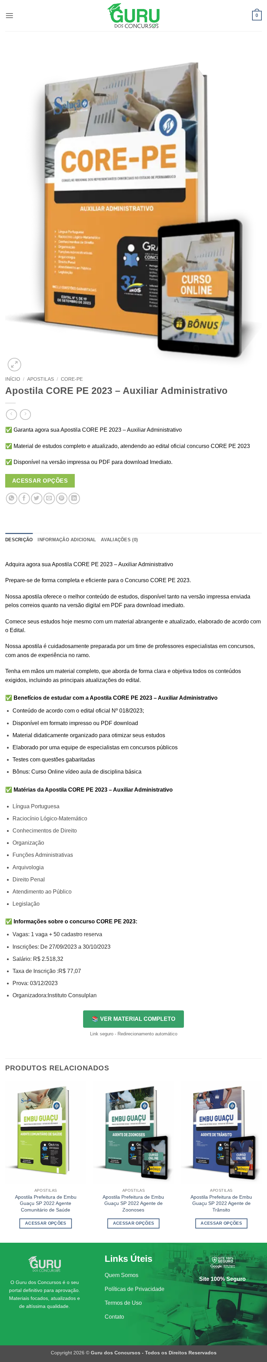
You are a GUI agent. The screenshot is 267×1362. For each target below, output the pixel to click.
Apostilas (40, 379)
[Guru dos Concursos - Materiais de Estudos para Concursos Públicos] (133, 15)
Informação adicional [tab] (67, 539)
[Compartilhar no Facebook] (24, 498)
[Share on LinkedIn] (74, 498)
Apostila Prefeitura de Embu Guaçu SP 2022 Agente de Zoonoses (133, 1203)
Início (12, 379)
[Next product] (11, 414)
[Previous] (5, 1161)
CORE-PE (72, 379)
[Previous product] (25, 414)
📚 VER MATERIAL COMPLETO (133, 1019)
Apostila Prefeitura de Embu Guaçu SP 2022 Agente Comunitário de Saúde (45, 1203)
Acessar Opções (40, 481)
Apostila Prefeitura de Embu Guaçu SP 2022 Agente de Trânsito (221, 1203)
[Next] (261, 1161)
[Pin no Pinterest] (61, 498)
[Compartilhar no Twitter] (36, 498)
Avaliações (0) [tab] (119, 539)
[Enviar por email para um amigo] (49, 498)
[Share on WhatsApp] (11, 498)
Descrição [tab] (19, 539)
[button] (9, 15)
